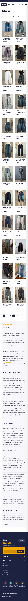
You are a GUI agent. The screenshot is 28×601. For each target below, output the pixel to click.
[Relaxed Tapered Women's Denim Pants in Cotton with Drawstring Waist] (7, 198)
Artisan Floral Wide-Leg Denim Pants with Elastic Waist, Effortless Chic (7, 135)
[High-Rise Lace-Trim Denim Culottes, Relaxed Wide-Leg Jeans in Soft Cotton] (20, 271)
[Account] (19, 4)
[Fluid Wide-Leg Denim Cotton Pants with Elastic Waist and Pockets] (7, 150)
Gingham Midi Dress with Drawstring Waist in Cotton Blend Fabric (20, 184)
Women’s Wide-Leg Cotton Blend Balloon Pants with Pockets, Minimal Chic (7, 256)
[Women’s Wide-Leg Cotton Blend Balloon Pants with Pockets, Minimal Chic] (7, 246)
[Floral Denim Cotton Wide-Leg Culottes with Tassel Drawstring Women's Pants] (20, 77)
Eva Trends (8, 362)
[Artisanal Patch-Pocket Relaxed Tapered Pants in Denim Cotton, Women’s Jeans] (20, 295)
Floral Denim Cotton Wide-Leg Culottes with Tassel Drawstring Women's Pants (20, 87)
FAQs (3, 568)
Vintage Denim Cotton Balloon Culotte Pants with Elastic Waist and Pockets (20, 135)
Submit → (20, 551)
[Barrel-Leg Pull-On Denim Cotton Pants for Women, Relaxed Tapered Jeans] (7, 174)
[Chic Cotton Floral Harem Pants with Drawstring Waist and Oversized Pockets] (20, 198)
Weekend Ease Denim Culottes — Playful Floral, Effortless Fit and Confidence (7, 39)
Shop (3, 4)
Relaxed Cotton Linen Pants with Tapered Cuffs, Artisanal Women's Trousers (7, 281)
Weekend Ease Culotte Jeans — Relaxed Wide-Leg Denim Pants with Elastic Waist (20, 39)
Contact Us (5, 570)
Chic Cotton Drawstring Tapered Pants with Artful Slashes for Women (20, 232)
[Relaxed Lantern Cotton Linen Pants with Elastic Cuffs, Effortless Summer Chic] (20, 246)
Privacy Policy (5, 572)
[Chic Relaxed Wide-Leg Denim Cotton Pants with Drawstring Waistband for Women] (20, 150)
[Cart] (23, 4)
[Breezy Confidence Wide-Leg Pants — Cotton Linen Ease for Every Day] (20, 53)
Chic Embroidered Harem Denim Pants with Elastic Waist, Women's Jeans (7, 305)
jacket (9, 490)
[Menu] (26, 4)
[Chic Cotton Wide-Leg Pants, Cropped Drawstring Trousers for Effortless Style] (7, 222)
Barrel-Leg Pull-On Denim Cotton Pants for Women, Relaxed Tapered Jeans (7, 184)
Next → (22, 315)
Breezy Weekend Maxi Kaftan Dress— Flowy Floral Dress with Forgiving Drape (7, 87)
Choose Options (8, 35)
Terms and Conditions (7, 574)
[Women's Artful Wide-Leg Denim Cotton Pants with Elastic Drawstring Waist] (7, 101)
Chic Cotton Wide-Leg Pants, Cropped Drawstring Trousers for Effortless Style (7, 232)
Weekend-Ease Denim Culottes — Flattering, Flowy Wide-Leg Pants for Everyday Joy (7, 63)
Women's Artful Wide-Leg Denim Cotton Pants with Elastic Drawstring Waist (7, 111)
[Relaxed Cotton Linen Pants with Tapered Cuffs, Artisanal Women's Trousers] (7, 271)
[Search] (16, 4)
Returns (4, 563)
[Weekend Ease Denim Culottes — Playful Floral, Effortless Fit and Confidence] (7, 29)
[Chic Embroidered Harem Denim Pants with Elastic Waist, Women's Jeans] (7, 295)
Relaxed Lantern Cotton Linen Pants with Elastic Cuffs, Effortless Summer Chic (20, 256)
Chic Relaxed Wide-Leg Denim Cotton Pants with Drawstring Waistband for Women (20, 160)
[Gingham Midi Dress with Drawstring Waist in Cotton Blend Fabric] (20, 174)
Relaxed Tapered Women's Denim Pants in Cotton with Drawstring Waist (7, 208)
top (6, 490)
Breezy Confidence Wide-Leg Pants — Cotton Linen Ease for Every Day (20, 63)
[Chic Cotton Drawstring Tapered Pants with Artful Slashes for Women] (20, 222)
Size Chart (5, 565)
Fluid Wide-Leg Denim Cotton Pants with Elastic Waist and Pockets (7, 160)
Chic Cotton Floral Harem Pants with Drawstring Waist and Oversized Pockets (20, 208)
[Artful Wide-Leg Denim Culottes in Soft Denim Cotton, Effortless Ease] (20, 101)
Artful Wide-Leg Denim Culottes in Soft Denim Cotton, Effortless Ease (20, 111)
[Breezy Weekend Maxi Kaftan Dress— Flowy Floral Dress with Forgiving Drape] (7, 77)
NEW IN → (22, 540)
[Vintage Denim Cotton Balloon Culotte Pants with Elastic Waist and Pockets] (20, 126)
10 (17, 315)
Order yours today (10, 522)
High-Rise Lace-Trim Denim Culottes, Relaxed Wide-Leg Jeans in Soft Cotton (20, 281)
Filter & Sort (12, 16)
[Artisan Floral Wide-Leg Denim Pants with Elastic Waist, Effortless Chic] (7, 126)
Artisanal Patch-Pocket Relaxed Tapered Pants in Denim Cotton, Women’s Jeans (20, 305)
